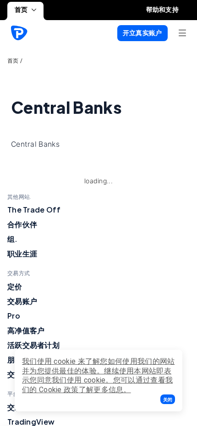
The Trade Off (33, 209)
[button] (167, 399)
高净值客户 (26, 330)
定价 (14, 286)
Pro (13, 315)
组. (12, 239)
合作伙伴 (22, 224)
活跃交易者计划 (33, 345)
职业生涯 (22, 253)
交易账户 (22, 301)
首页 (21, 9)
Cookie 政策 (59, 389)
